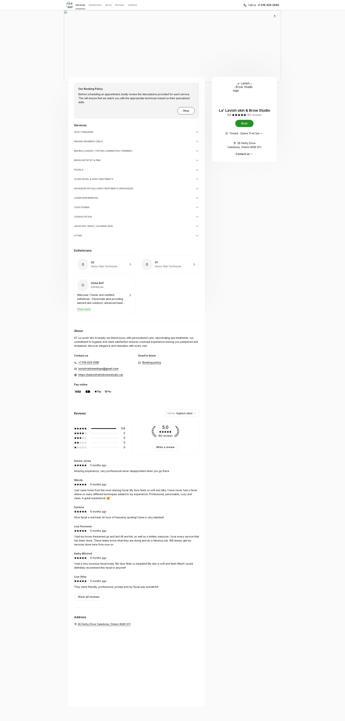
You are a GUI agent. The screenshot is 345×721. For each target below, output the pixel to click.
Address (132, 5)
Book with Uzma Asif (104, 295)
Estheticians (95, 5)
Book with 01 (168, 264)
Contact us (243, 153)
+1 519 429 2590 (268, 5)
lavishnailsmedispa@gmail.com (98, 368)
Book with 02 (104, 264)
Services (80, 5)
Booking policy (151, 362)
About (108, 5)
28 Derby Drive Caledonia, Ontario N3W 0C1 (244, 145)
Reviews (119, 5)
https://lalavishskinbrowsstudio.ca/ (100, 374)
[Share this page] (275, 16)
